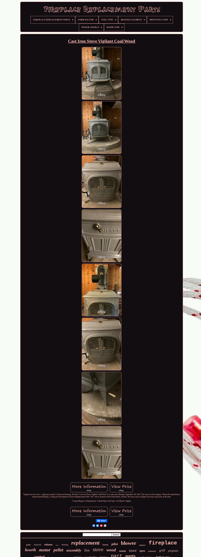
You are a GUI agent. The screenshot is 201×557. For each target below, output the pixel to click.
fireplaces (142, 545)
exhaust (48, 544)
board (132, 550)
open (142, 550)
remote (122, 551)
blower (128, 543)
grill (162, 550)
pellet (58, 549)
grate (28, 545)
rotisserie (152, 551)
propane (173, 550)
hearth (30, 549)
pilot (114, 544)
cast (57, 545)
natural (37, 544)
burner (105, 545)
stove (98, 549)
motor (44, 549)
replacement (85, 543)
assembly (73, 550)
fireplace (163, 543)
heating (65, 545)
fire (87, 550)
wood (111, 550)
